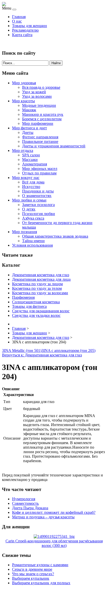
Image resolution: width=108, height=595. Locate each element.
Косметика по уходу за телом (37, 288)
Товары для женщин (29, 26)
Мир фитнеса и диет (29, 128)
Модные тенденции (39, 105)
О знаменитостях (36, 195)
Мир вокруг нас (25, 177)
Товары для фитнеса (29, 306)
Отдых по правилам (39, 173)
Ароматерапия (34, 164)
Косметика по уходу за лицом (37, 284)
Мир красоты (23, 101)
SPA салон (31, 155)
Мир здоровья (24, 83)
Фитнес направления (40, 137)
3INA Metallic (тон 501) (21, 350)
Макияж (29, 110)
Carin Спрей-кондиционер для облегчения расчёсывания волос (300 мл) (54, 543)
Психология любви (38, 214)
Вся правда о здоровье (41, 87)
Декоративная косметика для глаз (40, 275)
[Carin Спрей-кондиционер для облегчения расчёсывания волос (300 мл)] (54, 536)
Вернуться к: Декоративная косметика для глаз (42, 355)
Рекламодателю (25, 30)
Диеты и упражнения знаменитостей (53, 146)
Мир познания (24, 232)
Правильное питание (40, 141)
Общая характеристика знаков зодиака (55, 236)
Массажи (30, 159)
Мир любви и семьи (29, 200)
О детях (28, 209)
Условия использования (32, 245)
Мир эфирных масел (39, 168)
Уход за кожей (34, 92)
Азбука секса (33, 218)
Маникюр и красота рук (42, 114)
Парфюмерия (23, 297)
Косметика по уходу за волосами (40, 293)
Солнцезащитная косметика (36, 302)
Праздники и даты (38, 191)
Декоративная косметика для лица (41, 279)
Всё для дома (33, 182)
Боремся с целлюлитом (42, 119)
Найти (56, 63)
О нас (17, 21)
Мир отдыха (22, 150)
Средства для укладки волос (36, 315)
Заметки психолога (38, 205)
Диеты (27, 132)
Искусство (31, 186)
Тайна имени (33, 241)
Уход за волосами (37, 96)
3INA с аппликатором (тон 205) (68, 350)
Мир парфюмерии (37, 123)
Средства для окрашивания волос (41, 311)
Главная (19, 17)
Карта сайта (22, 35)
